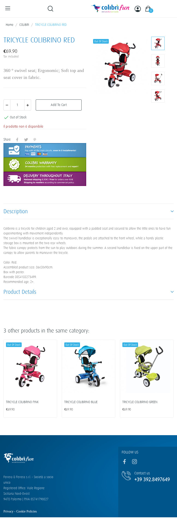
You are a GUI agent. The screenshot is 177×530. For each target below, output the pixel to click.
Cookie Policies (26, 511)
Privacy (8, 511)
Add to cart (59, 105)
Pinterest (34, 139)
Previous (102, 66)
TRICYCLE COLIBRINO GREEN (139, 402)
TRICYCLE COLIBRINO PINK (22, 402)
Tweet (26, 139)
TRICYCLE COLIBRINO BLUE (80, 402)
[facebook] (124, 462)
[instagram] (134, 462)
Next (138, 66)
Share (17, 139)
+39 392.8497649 (152, 479)
